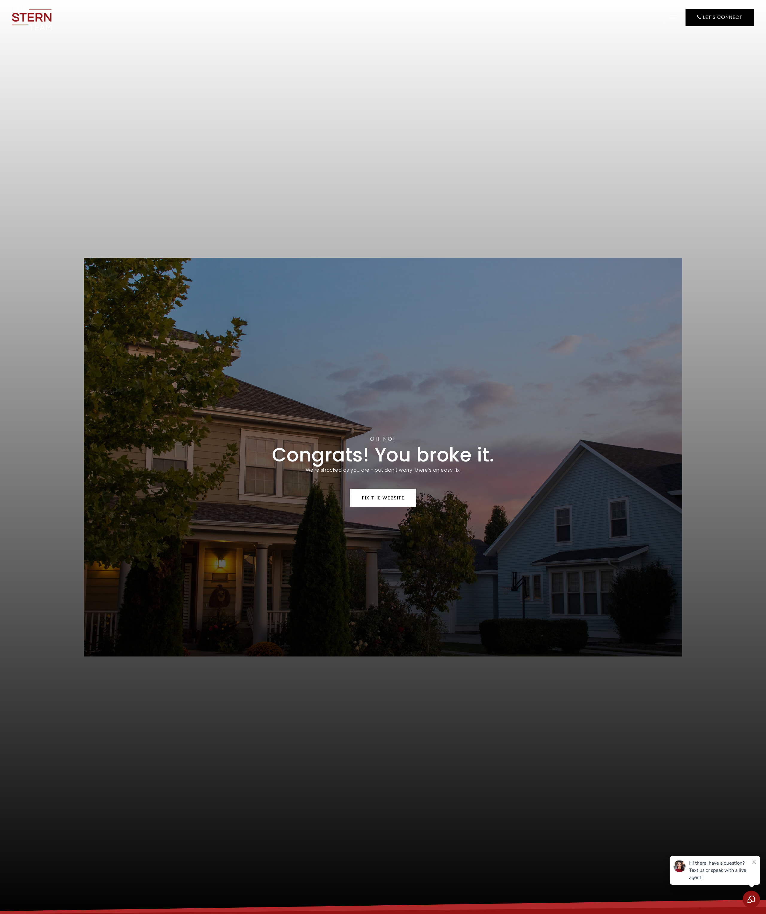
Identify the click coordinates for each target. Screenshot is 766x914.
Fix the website (383, 497)
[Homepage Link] (31, 16)
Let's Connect (722, 17)
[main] (383, 457)
